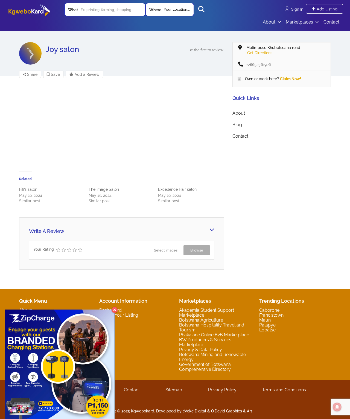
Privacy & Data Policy (200, 349)
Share (31, 74)
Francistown (271, 315)
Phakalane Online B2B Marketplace (214, 334)
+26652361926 (258, 64)
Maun (265, 320)
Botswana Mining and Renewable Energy (212, 357)
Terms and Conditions (284, 389)
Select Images (165, 250)
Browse (196, 250)
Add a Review (87, 74)
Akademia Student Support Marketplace (206, 313)
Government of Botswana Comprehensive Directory (205, 367)
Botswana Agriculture (201, 320)
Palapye (267, 325)
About (269, 22)
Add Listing (326, 8)
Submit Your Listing (118, 315)
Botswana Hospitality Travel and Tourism (211, 327)
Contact (331, 22)
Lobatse (267, 330)
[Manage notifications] (337, 407)
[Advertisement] (121, 125)
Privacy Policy (222, 389)
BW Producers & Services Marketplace (205, 342)
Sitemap (173, 389)
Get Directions (259, 53)
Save (55, 74)
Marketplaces (299, 22)
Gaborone (269, 310)
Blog (237, 124)
